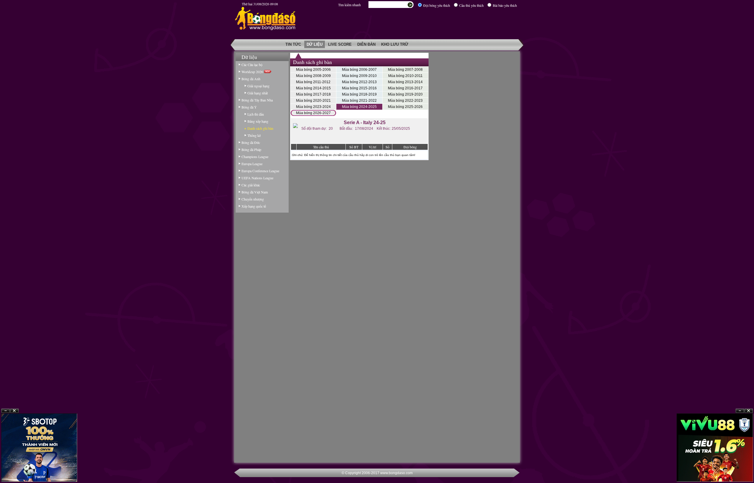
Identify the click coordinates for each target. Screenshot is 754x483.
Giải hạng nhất (257, 93)
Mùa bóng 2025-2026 (405, 107)
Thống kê (254, 135)
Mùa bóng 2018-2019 (359, 94)
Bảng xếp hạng (257, 121)
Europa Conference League (260, 170)
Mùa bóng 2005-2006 (313, 70)
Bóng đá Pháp (251, 149)
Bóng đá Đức (251, 142)
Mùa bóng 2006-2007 (359, 70)
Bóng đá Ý (249, 107)
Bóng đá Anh (251, 78)
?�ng (748, 468)
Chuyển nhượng (253, 199)
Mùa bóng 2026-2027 (313, 113)
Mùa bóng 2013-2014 (405, 82)
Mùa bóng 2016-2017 (405, 88)
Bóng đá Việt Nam (255, 192)
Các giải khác (251, 185)
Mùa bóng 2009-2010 (359, 76)
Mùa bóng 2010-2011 (405, 76)
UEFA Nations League (257, 177)
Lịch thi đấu (255, 114)
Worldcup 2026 (253, 71)
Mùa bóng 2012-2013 (359, 82)
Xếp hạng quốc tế (254, 206)
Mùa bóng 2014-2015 (313, 88)
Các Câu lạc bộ (252, 64)
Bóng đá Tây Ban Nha (257, 100)
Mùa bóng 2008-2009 (313, 76)
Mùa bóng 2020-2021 (313, 100)
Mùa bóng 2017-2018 (313, 94)
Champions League (255, 156)
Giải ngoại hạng (258, 85)
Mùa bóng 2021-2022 (359, 100)
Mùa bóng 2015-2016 (359, 88)
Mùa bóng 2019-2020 (405, 94)
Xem (739, 468)
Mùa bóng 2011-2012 (313, 82)
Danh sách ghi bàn (260, 128)
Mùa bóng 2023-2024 (313, 107)
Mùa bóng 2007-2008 (405, 70)
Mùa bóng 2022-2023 (405, 100)
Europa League (252, 163)
